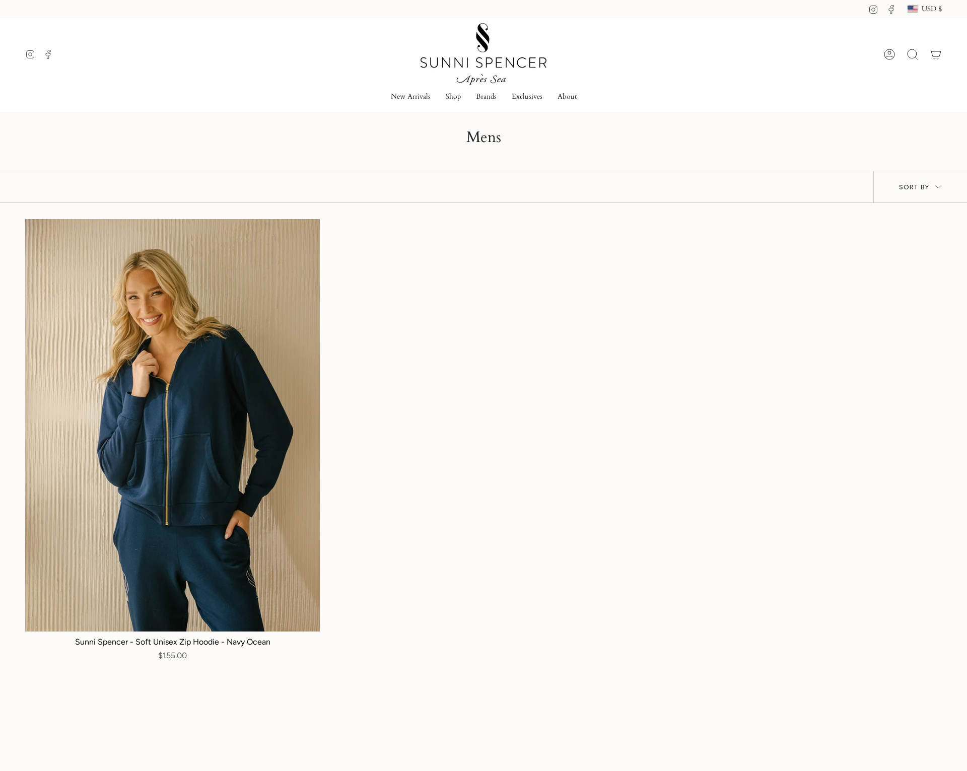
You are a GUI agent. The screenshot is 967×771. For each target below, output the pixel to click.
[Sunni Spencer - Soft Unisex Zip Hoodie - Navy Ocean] (172, 425)
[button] (453, 97)
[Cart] (935, 54)
